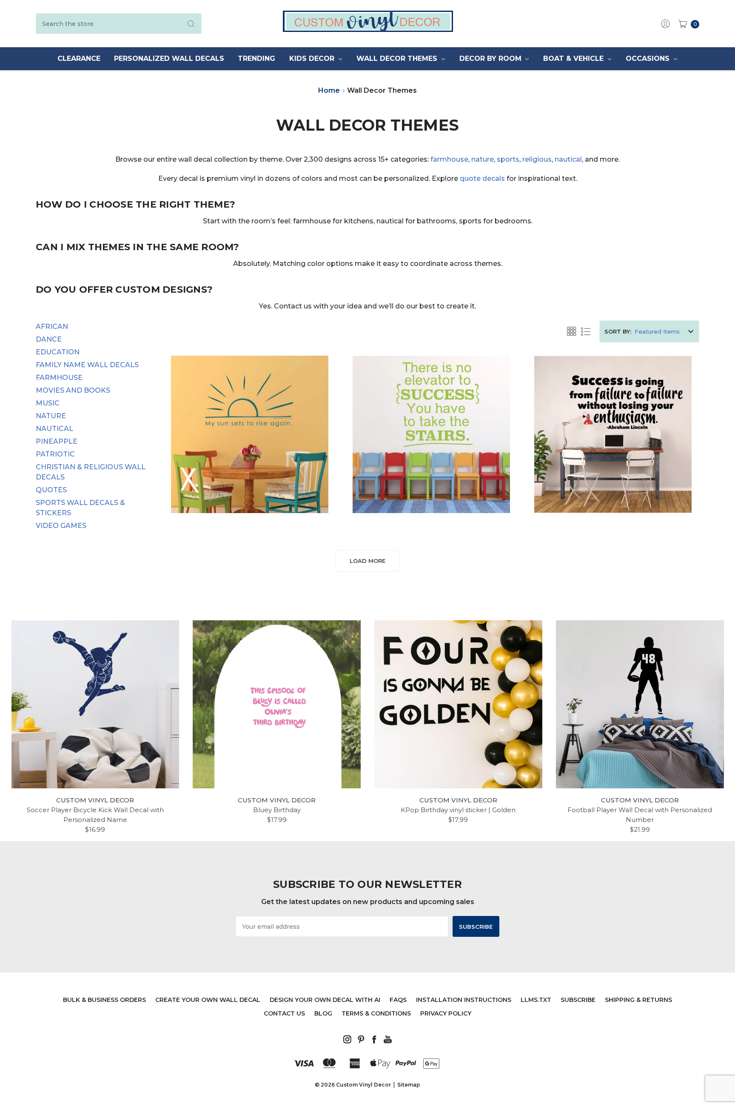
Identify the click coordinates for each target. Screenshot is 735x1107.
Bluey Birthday (277, 810)
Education (58, 352)
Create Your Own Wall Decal (207, 1000)
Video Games (61, 526)
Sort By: (617, 331)
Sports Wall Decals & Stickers (80, 508)
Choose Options (249, 487)
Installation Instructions (463, 1000)
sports (508, 159)
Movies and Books (73, 390)
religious (537, 159)
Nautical (54, 429)
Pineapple (56, 441)
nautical (568, 159)
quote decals (482, 178)
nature (482, 159)
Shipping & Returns (638, 1000)
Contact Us (284, 1013)
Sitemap (408, 1084)
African (52, 326)
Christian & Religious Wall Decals (90, 472)
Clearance (78, 58)
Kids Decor (312, 58)
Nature (51, 416)
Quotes (51, 490)
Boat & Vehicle (574, 58)
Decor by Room (491, 58)
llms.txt (536, 1000)
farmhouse (449, 159)
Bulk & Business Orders (104, 1000)
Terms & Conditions (376, 1013)
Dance (49, 339)
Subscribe (578, 1000)
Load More (367, 560)
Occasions (649, 58)
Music (48, 403)
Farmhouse (59, 378)
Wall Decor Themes (397, 58)
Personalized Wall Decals (169, 58)
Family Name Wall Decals (87, 365)
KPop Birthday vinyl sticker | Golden (458, 810)
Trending (256, 58)
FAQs (398, 1000)
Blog (323, 1013)
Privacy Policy (445, 1013)
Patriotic (55, 454)
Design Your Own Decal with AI (325, 1000)
